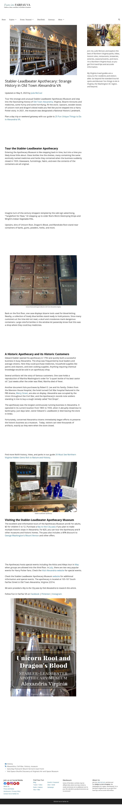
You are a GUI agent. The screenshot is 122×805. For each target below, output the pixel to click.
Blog (34, 782)
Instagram (57, 594)
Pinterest (45, 594)
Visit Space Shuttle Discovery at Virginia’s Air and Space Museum (32, 771)
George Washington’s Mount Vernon (22, 535)
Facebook (35, 594)
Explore (11, 19)
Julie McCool (36, 93)
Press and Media (9, 789)
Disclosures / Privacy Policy (12, 791)
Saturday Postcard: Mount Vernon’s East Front (25, 769)
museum (34, 766)
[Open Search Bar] (119, 19)
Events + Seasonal (53, 782)
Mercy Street (22, 393)
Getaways (51, 19)
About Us (6, 786)
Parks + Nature (38, 787)
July (51, 567)
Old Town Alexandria (43, 101)
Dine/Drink (41, 19)
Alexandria (11, 766)
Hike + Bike (36, 789)
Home (4, 19)
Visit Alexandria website (53, 570)
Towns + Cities (37, 785)
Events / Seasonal (26, 19)
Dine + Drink (51, 785)
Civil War (20, 766)
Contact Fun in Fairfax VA (11, 794)
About (60, 19)
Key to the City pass (46, 526)
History (10, 764)
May (77, 564)
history (27, 766)
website (56, 576)
